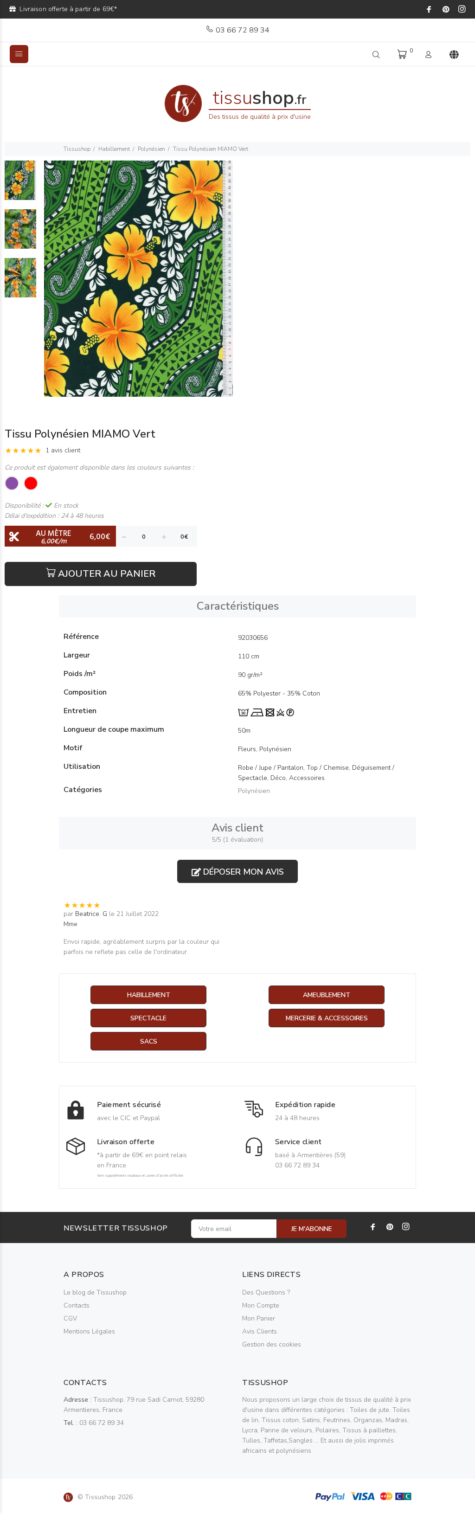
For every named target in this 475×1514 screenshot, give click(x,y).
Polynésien (151, 149)
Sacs (148, 1041)
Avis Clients (259, 1331)
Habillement (114, 149)
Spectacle (148, 1018)
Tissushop (77, 149)
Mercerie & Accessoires (327, 1018)
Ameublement (326, 995)
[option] (20, 185)
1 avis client (62, 450)
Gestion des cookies (271, 1344)
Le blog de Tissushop (95, 1292)
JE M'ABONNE (311, 1228)
